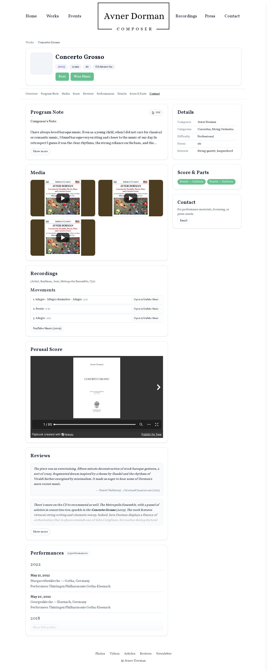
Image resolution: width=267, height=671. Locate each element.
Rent (62, 77)
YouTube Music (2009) (47, 328)
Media (66, 94)
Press (210, 16)
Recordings (186, 16)
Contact (232, 16)
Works (52, 16)
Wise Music (82, 77)
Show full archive (44, 627)
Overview (32, 94)
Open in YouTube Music (146, 299)
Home (31, 16)
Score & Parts (138, 94)
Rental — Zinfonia (191, 182)
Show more (40, 151)
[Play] (63, 198)
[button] (62, 198)
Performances (105, 94)
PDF (158, 112)
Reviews (88, 94)
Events (75, 16)
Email (183, 221)
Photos (100, 654)
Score (76, 94)
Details (122, 94)
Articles (129, 654)
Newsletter (164, 654)
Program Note (50, 94)
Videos (114, 654)
